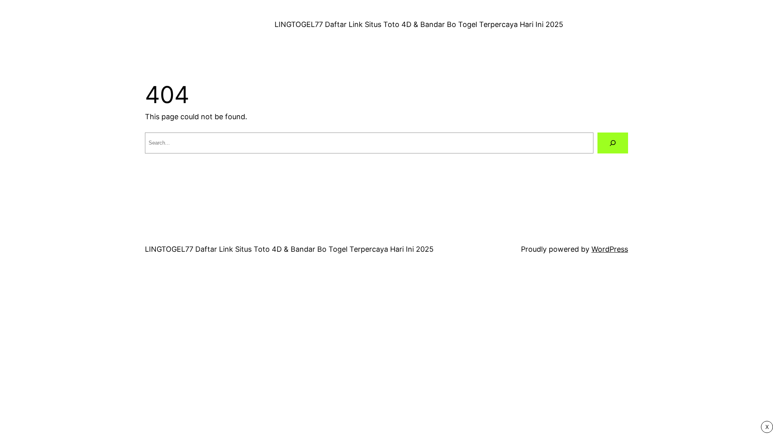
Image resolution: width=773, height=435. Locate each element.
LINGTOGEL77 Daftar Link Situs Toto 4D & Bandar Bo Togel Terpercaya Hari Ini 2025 (419, 24)
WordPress (609, 249)
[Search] (612, 143)
